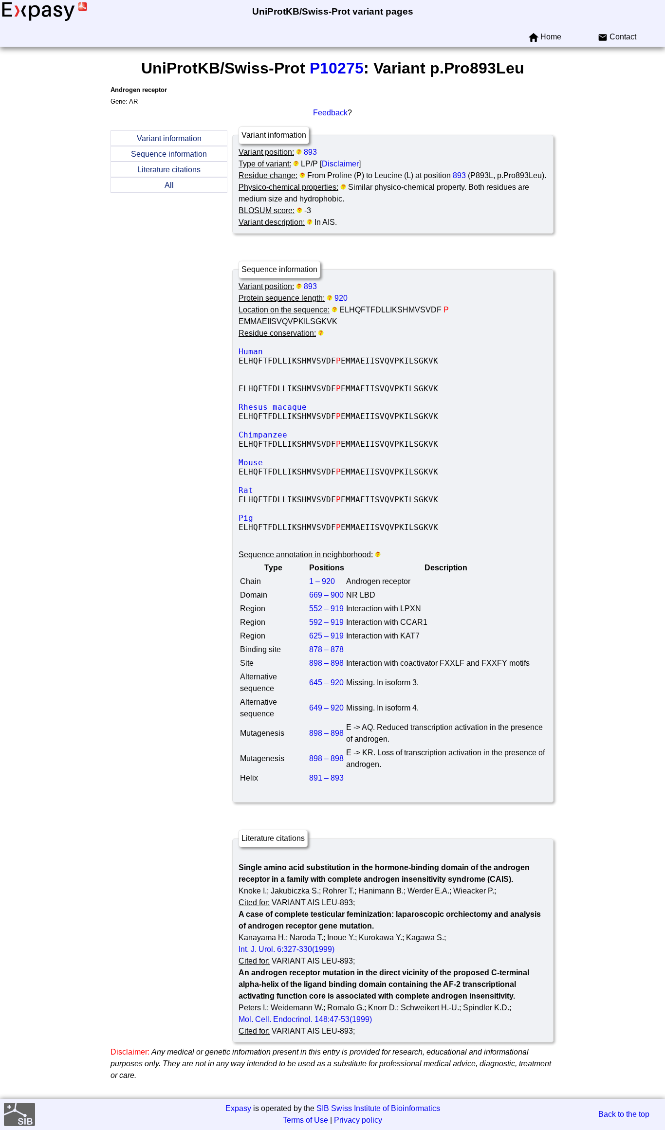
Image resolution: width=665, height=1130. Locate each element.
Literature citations (169, 169)
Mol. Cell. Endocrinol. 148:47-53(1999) (305, 1019)
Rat (312, 490)
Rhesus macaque (312, 407)
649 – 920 (326, 708)
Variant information (169, 138)
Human (312, 351)
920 (341, 298)
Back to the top (623, 1114)
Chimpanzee (312, 434)
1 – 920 (322, 581)
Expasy (238, 1108)
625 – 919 (326, 636)
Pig (312, 518)
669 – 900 (326, 595)
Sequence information (169, 154)
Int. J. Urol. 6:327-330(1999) (286, 949)
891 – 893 (326, 778)
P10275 (337, 68)
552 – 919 (326, 608)
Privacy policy (358, 1120)
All (169, 185)
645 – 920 (326, 682)
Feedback (330, 113)
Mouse (312, 462)
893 (310, 152)
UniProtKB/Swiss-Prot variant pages (332, 11)
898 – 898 (326, 663)
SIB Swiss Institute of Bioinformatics (378, 1108)
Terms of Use (305, 1120)
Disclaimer (340, 164)
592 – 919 (326, 622)
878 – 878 (326, 649)
